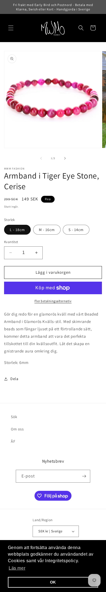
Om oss (17, 429)
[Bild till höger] (65, 158)
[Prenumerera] (84, 476)
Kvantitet (11, 242)
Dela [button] (14, 378)
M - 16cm (47, 229)
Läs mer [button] (17, 568)
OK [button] (53, 582)
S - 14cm (76, 229)
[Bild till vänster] (41, 158)
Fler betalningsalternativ (53, 301)
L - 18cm (17, 229)
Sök (14, 416)
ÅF (13, 441)
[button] (11, 28)
